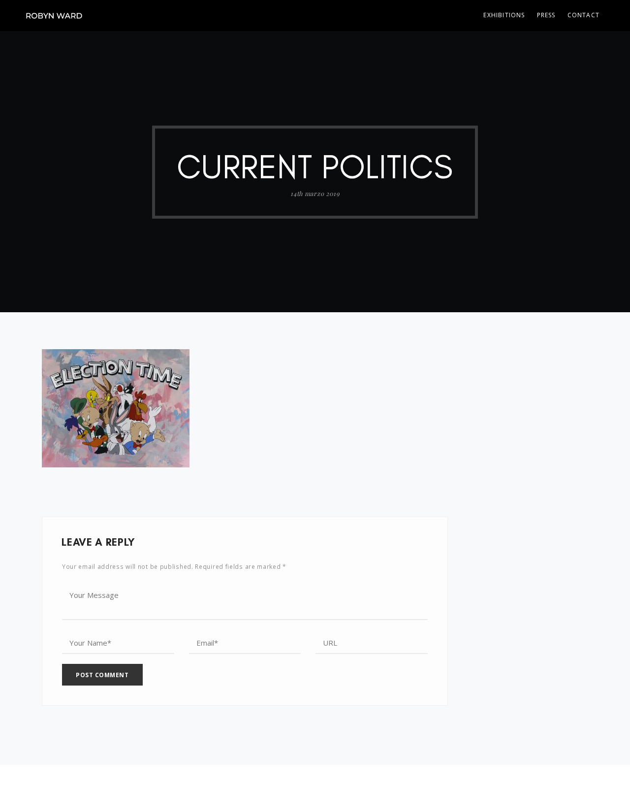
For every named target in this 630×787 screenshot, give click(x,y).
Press (546, 15)
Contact (583, 15)
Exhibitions (504, 15)
